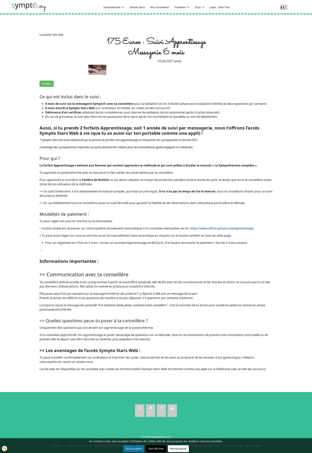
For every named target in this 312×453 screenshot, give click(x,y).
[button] (4, 448)
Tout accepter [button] (133, 448)
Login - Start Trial (219, 7)
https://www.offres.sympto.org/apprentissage (222, 228)
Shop (198, 7)
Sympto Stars (137, 7)
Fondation (180, 7)
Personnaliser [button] (178, 448)
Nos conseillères (159, 7)
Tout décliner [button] (156, 448)
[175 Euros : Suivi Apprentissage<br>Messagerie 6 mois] (97, 69)
